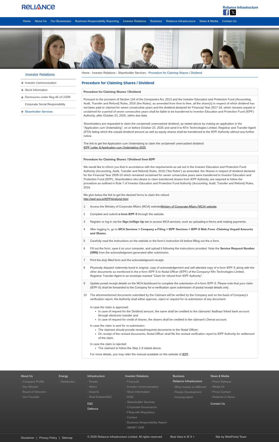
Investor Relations (134, 20)
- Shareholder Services (140, 402)
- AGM (129, 396)
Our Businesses (61, 20)
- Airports (93, 391)
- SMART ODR (134, 427)
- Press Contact (221, 391)
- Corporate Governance (141, 407)
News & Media (209, 20)
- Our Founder (30, 396)
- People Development (187, 392)
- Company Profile (32, 381)
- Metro (92, 386)
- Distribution (67, 381)
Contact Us (229, 20)
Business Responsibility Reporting (97, 20)
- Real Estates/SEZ (99, 396)
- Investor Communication (141, 386)
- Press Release (221, 381)
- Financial (132, 381)
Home (27, 20)
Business (156, 20)
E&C (90, 403)
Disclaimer (27, 437)
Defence (92, 408)
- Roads (92, 381)
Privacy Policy (48, 437)
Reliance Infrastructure (180, 20)
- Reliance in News (223, 396)
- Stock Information (137, 391)
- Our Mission (29, 386)
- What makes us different (189, 386)
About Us (41, 20)
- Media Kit (217, 386)
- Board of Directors (33, 391)
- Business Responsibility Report (146, 422)
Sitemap (67, 437)
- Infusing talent (183, 397)
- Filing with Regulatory (140, 412)
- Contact (131, 417)
